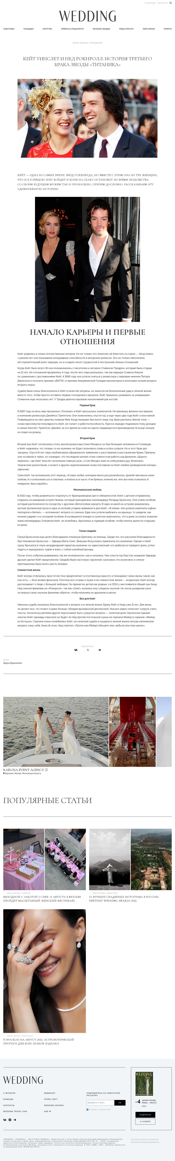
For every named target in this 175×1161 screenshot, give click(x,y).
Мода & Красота (126, 29)
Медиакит (50, 1093)
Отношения (95, 43)
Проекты (168, 29)
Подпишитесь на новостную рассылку (103, 1094)
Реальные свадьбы (101, 29)
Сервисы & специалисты (72, 29)
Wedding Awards (54, 1105)
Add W (47, 1111)
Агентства (47, 29)
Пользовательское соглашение (145, 1139)
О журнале (150, 3)
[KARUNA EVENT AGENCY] (47, 771)
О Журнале (9, 1093)
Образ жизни (149, 29)
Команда (8, 1099)
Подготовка (8, 29)
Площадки (28, 29)
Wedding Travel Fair (15, 1111)
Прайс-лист (51, 1099)
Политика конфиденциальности (145, 1142)
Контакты (163, 3)
